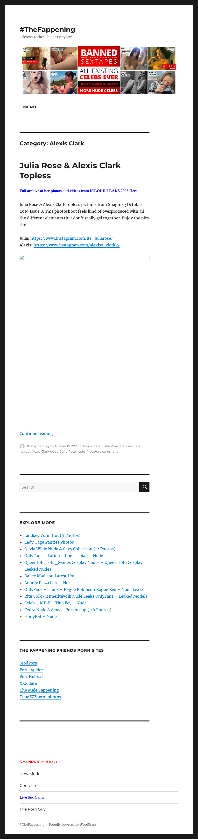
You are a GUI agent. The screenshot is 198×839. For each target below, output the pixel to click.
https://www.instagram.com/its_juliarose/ (71, 238)
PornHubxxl (31, 676)
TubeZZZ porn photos (40, 696)
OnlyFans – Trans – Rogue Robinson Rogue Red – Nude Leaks (84, 589)
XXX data (28, 683)
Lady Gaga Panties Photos (49, 542)
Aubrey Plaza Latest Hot (47, 582)
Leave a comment (103, 451)
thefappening (38, 446)
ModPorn (28, 663)
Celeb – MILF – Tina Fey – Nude (55, 603)
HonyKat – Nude (40, 616)
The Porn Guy (33, 809)
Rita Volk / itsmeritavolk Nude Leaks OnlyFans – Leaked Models (85, 596)
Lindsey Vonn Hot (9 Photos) (52, 535)
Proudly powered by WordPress (73, 825)
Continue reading (36, 433)
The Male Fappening (39, 690)
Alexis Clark (92, 446)
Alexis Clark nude (44, 451)
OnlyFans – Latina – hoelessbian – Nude (63, 555)
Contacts (28, 785)
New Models (31, 773)
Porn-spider (31, 669)
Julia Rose (110, 446)
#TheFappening (47, 29)
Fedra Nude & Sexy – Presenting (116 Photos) (67, 609)
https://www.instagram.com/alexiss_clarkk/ (77, 245)
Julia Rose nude (72, 451)
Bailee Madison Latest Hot (49, 575)
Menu (29, 107)
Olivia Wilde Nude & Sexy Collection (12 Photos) (69, 548)
